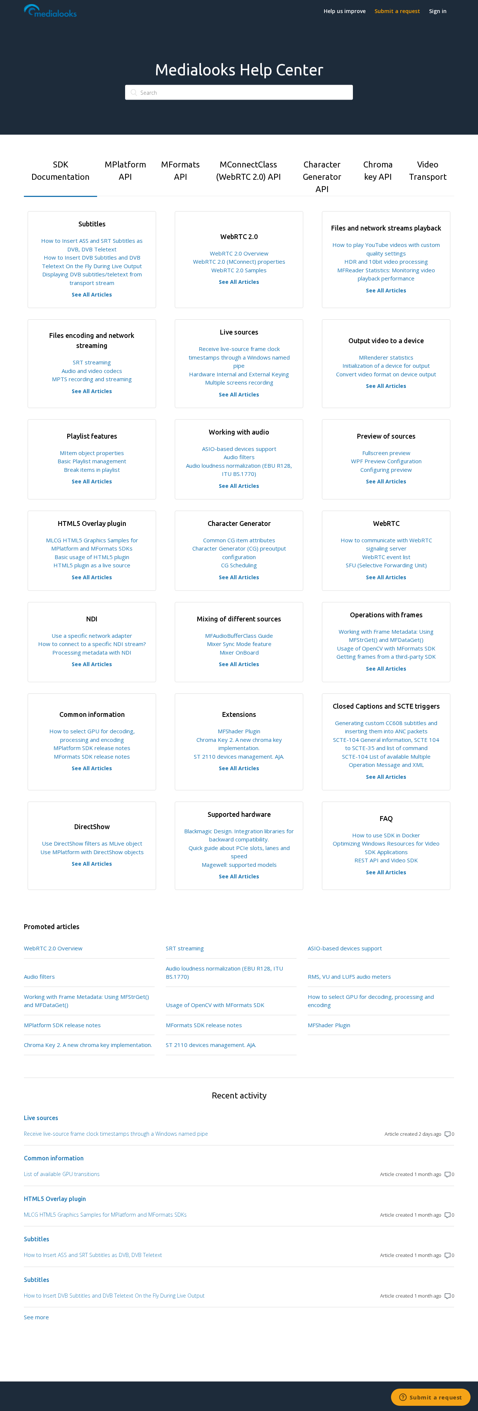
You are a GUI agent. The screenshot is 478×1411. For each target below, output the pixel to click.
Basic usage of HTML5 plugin (92, 557)
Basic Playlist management (92, 461)
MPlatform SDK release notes (91, 748)
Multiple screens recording (239, 382)
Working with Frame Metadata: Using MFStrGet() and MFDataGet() (86, 1001)
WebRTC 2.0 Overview (239, 253)
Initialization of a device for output (386, 365)
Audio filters (239, 457)
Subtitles (36, 1239)
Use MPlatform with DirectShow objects (92, 852)
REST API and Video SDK (386, 860)
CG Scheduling (239, 565)
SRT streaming (92, 362)
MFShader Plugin (239, 731)
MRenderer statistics (386, 357)
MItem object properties (92, 453)
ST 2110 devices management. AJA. (239, 756)
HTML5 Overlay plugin (55, 1198)
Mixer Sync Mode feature (239, 644)
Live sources (41, 1117)
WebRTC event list (386, 557)
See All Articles (92, 294)
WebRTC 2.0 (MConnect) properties (239, 261)
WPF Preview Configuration (386, 461)
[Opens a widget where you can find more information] (431, 1398)
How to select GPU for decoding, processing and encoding (371, 1001)
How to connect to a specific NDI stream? (92, 644)
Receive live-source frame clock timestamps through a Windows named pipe (239, 357)
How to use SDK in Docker (386, 835)
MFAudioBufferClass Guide (239, 635)
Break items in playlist (92, 469)
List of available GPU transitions (62, 1174)
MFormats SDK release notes (92, 756)
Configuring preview (386, 469)
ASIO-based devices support (239, 448)
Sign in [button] (438, 11)
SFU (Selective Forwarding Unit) (386, 565)
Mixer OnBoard (239, 652)
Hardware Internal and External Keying (239, 374)
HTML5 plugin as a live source (91, 565)
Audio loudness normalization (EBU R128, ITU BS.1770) (224, 973)
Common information (54, 1158)
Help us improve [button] (345, 11)
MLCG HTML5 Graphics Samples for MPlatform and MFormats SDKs (105, 1214)
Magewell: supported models (239, 864)
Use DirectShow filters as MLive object (92, 843)
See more (36, 1317)
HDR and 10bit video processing (386, 261)
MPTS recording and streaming (92, 379)
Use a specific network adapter (92, 635)
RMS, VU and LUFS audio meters (349, 976)
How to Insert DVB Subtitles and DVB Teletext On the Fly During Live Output (114, 1295)
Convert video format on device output (386, 374)
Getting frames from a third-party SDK (386, 656)
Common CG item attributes (239, 540)
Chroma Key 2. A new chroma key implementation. (88, 1044)
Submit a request (397, 11)
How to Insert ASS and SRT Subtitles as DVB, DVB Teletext (93, 1254)
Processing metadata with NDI (91, 652)
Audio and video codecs (92, 370)
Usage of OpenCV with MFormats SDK (386, 648)
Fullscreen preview (386, 453)
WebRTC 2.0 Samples (239, 270)
